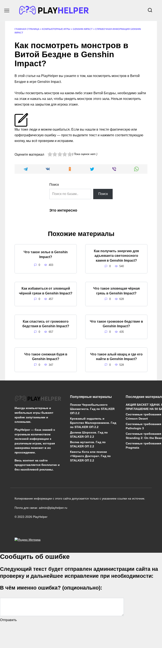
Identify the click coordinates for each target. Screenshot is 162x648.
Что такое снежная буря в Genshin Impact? (45, 356)
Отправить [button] (8, 620)
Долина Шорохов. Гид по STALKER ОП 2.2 (89, 435)
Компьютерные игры (56, 29)
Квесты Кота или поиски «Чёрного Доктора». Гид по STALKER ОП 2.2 (90, 456)
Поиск (54, 184)
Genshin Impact (83, 29)
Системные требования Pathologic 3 (143, 426)
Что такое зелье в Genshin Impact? (46, 254)
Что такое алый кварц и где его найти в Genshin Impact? (116, 356)
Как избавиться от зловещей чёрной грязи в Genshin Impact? (45, 291)
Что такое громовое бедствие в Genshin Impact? (116, 323)
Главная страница (27, 29)
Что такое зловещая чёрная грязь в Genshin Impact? (116, 291)
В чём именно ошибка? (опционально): (51, 588)
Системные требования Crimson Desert (143, 416)
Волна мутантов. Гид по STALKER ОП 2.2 (88, 444)
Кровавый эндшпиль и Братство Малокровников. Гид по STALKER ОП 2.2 (93, 423)
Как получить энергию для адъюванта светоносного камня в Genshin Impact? (116, 255)
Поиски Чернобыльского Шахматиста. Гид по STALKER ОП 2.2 (92, 409)
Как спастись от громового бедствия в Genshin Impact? (45, 323)
